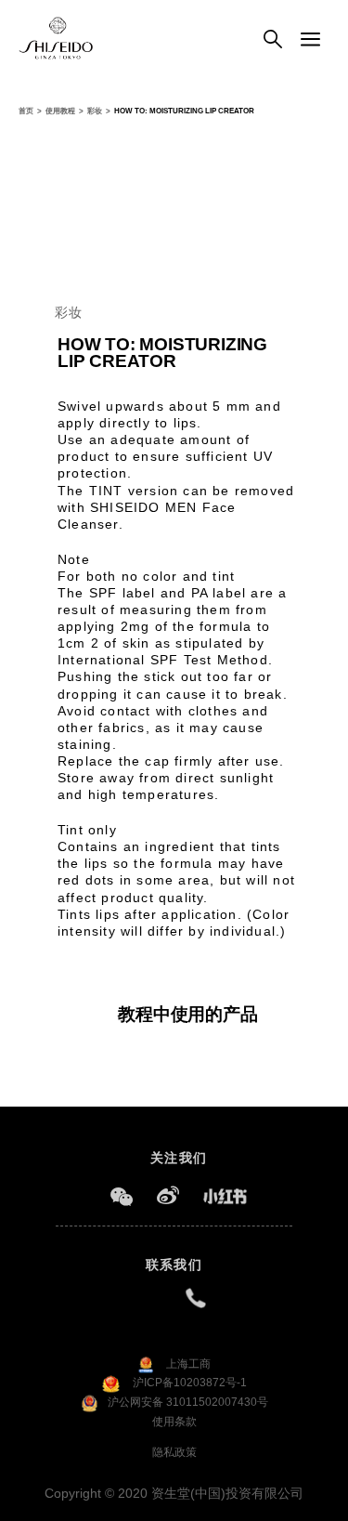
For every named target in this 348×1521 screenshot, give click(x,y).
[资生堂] (56, 39)
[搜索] (273, 39)
